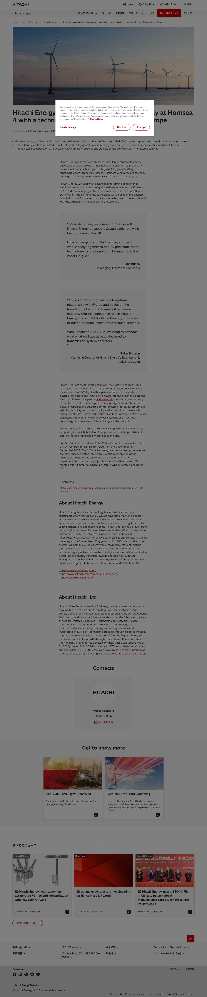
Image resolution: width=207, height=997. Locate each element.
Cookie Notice (96, 119)
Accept (141, 127)
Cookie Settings (68, 127)
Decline (122, 127)
